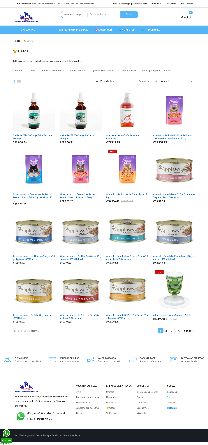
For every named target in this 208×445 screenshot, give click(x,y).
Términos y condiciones (87, 397)
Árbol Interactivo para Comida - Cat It (171, 315)
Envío (78, 392)
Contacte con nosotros (87, 408)
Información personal (147, 392)
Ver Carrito (171, 4)
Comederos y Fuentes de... (53, 70)
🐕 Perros (111, 413)
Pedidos (141, 397)
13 (179, 331)
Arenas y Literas (78, 70)
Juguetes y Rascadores (102, 70)
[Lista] (19, 80)
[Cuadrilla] (14, 80)
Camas (167, 70)
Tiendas (80, 413)
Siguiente (189, 331)
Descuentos (143, 408)
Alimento (19, 70)
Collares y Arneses (127, 70)
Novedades (111, 397)
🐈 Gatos (110, 408)
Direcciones (142, 402)
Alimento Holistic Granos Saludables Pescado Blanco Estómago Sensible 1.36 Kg (32, 197)
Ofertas (110, 392)
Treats (32, 70)
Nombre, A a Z (174, 81)
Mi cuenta (111, 402)
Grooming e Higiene (150, 70)
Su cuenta (143, 386)
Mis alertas (142, 413)
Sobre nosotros (83, 402)
